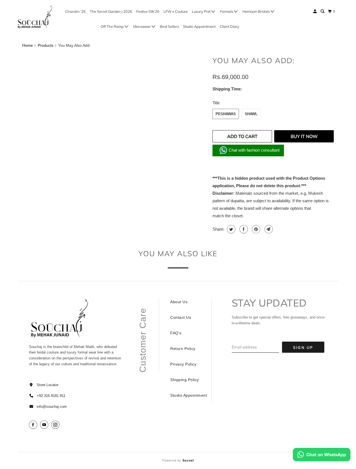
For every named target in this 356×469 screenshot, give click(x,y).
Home (27, 45)
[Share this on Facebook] (243, 229)
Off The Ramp (113, 26)
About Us (178, 302)
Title (216, 102)
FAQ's (176, 333)
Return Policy (183, 348)
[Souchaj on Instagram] (56, 425)
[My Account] (315, 11)
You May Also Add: (253, 60)
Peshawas (226, 114)
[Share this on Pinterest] (255, 229)
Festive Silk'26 (147, 11)
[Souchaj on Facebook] (34, 425)
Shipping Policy (184, 379)
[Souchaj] (34, 17)
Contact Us (180, 317)
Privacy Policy (183, 364)
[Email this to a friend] (268, 229)
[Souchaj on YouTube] (45, 425)
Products (45, 45)
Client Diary (229, 26)
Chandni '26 (75, 11)
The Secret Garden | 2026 (111, 11)
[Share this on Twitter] (230, 229)
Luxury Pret (201, 11)
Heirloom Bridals (257, 11)
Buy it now (304, 136)
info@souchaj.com (52, 406)
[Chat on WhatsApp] (321, 455)
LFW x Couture (176, 11)
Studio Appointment (199, 26)
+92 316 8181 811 (51, 396)
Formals (227, 11)
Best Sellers (169, 26)
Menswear (142, 26)
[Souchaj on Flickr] (63, 425)
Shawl (251, 114)
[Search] (323, 11)
